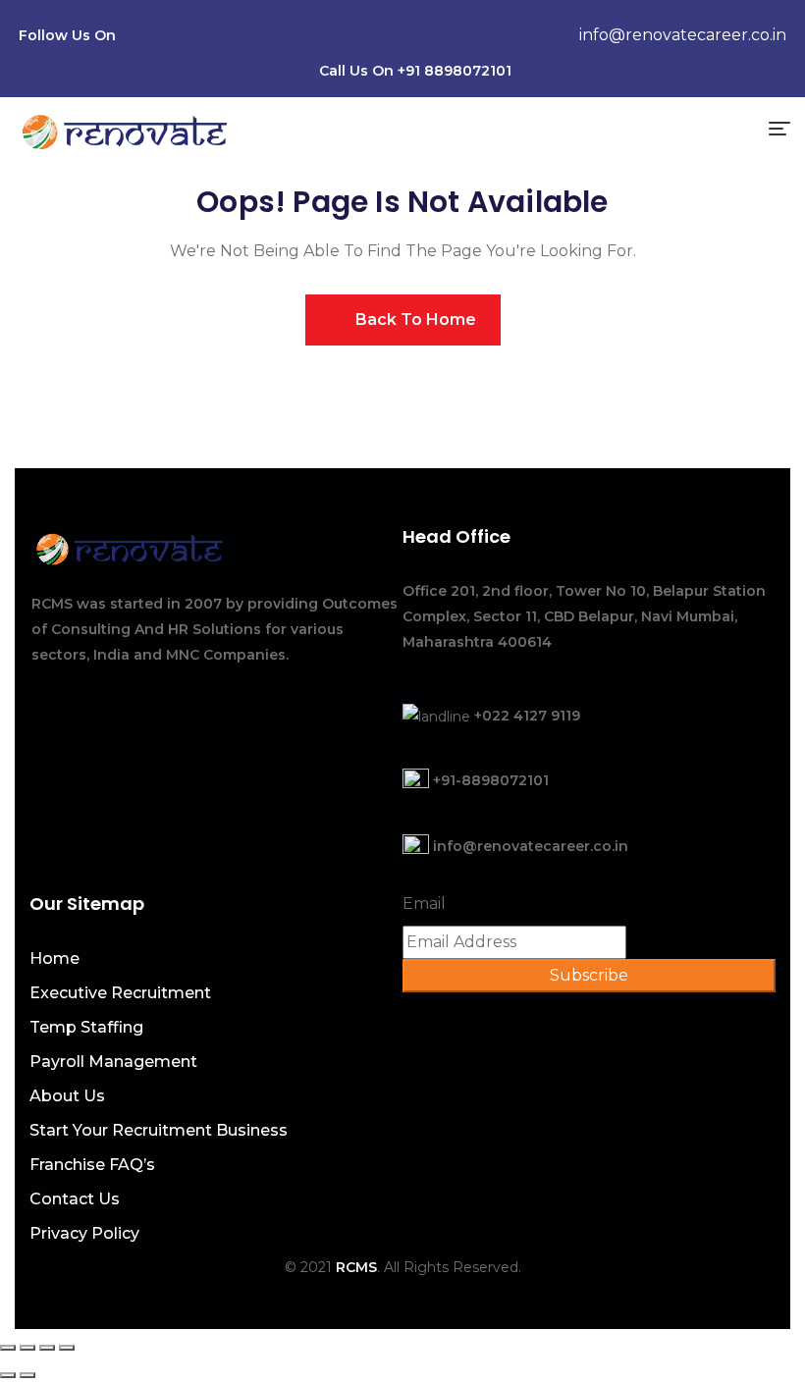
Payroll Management (113, 1061)
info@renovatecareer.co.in (682, 35)
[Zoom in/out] (67, 1348)
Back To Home (413, 319)
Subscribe (589, 975)
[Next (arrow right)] (27, 1375)
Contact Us (74, 1199)
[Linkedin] (208, 38)
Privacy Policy (84, 1233)
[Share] (27, 1348)
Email (424, 903)
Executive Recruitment (120, 993)
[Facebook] (170, 38)
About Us (67, 1096)
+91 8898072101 (454, 71)
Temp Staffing (86, 1027)
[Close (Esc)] (8, 1348)
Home (54, 958)
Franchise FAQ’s (92, 1164)
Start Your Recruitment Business (158, 1130)
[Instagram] (245, 38)
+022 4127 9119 (527, 715)
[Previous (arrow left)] (8, 1375)
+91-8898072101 (491, 780)
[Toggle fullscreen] (47, 1348)
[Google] (282, 38)
